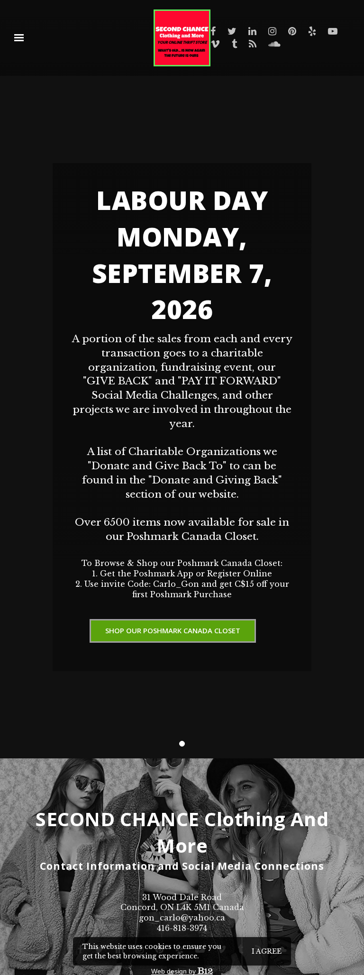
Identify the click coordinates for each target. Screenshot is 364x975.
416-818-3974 (182, 928)
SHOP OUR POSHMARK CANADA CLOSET (172, 630)
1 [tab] (182, 744)
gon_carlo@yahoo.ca (182, 917)
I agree (267, 951)
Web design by (174, 971)
